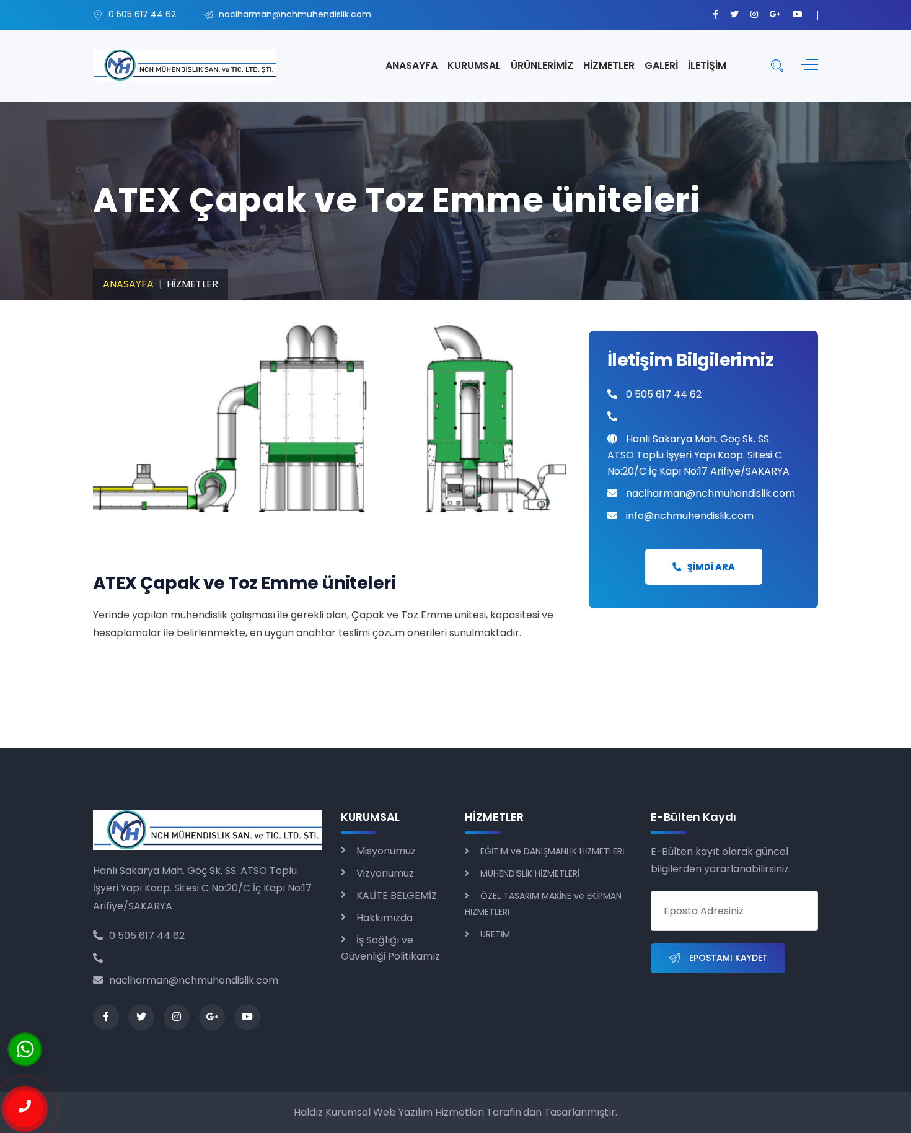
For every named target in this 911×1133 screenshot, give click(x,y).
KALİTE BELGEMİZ (396, 895)
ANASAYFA (411, 65)
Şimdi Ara (711, 567)
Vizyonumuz (385, 873)
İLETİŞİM (707, 65)
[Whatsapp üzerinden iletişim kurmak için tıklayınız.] (24, 1048)
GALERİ (661, 65)
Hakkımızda (384, 918)
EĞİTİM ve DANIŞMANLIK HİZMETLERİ (552, 851)
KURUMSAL (474, 65)
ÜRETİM (495, 934)
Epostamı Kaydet (727, 957)
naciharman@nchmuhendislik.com (193, 980)
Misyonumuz (386, 851)
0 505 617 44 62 (147, 936)
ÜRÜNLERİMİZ (542, 65)
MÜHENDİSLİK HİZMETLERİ (529, 873)
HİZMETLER (609, 65)
